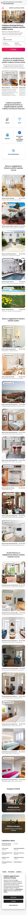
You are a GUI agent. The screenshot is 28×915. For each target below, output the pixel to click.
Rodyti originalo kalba (8, 3)
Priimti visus (13, 897)
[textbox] (7, 45)
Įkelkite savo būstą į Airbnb (16, 8)
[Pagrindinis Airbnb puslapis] (3, 8)
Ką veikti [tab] (16, 843)
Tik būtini (13, 901)
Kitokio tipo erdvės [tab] (6, 843)
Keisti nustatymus (13, 905)
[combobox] (13, 39)
